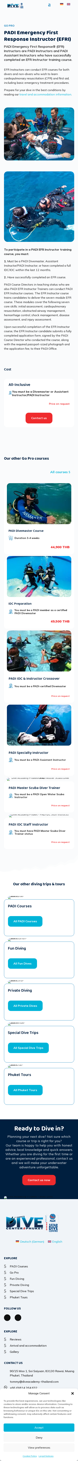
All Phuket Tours (25, 1090)
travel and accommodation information (45, 94)
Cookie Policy (30, 1456)
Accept (39, 1427)
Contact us (39, 418)
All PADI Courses (25, 921)
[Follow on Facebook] (7, 1317)
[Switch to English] (68, 3)
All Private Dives (25, 1006)
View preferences (39, 1447)
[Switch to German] (61, 3)
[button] (72, 1393)
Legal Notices (46, 1456)
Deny (39, 1437)
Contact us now (39, 1180)
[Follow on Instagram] (18, 1317)
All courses (59, 472)
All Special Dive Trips (28, 1048)
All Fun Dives (22, 963)
